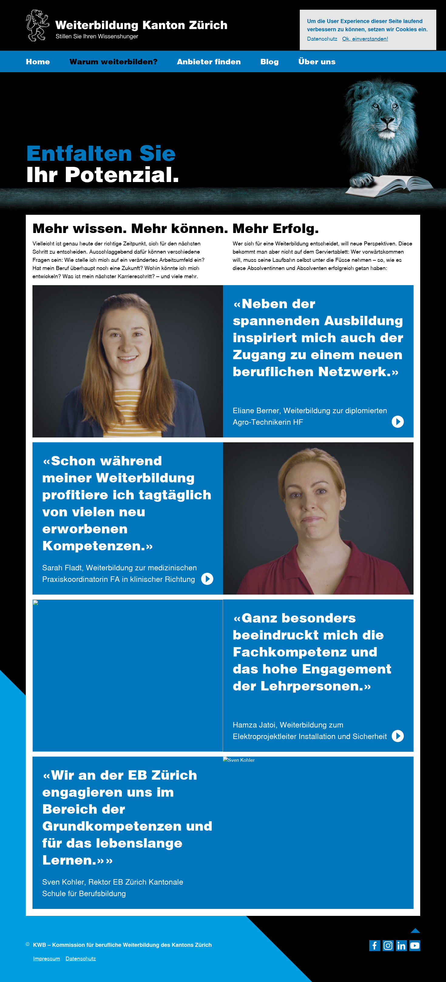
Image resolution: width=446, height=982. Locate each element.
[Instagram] (388, 945)
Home (38, 61)
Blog (269, 61)
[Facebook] (374, 945)
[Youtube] (414, 945)
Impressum (46, 958)
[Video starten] (398, 422)
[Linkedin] (401, 945)
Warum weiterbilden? (113, 61)
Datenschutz (81, 958)
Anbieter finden (209, 61)
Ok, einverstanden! (365, 39)
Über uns (317, 61)
